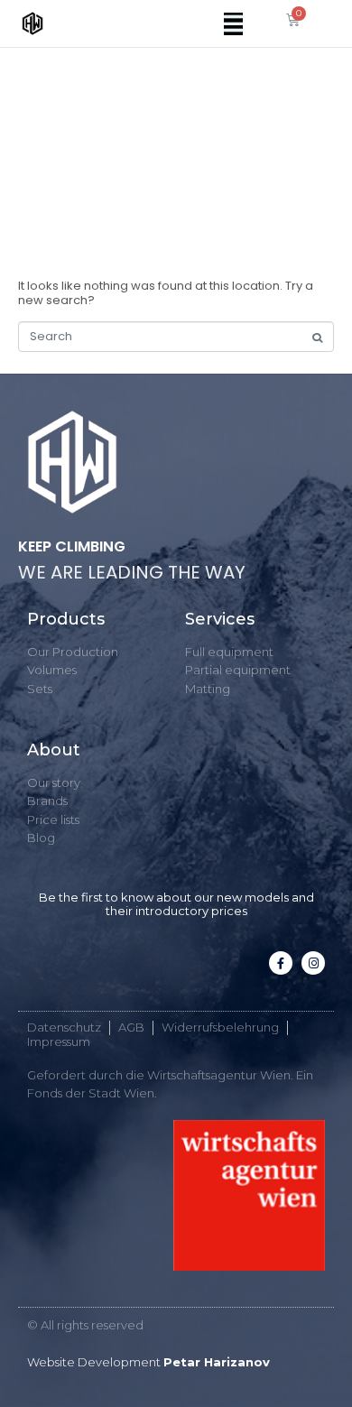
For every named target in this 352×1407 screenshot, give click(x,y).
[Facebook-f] (280, 963)
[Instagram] (313, 963)
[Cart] (293, 19)
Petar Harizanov (216, 1362)
